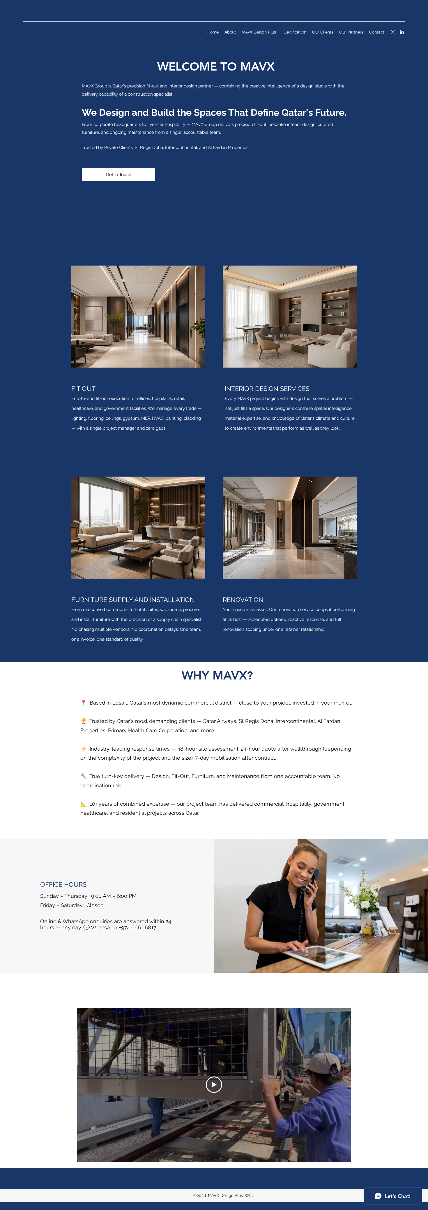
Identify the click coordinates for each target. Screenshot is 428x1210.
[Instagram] (393, 32)
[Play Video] (214, 1084)
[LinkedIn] (402, 32)
